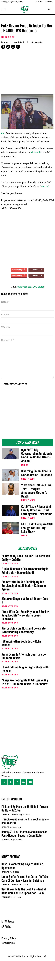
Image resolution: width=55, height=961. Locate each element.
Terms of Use (8, 943)
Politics (24, 464)
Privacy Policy (8, 938)
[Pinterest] (18, 47)
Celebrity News (7, 37)
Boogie (44, 186)
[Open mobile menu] (3, 9)
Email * (5, 314)
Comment (7, 340)
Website (5, 327)
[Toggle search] (49, 9)
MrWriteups (7, 921)
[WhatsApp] (13, 47)
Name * (5, 301)
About (39, 2)
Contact (49, 2)
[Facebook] (3, 47)
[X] (8, 47)
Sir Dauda (36, 152)
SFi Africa (6, 926)
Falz (3, 133)
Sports (24, 535)
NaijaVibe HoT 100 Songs (30, 286)
